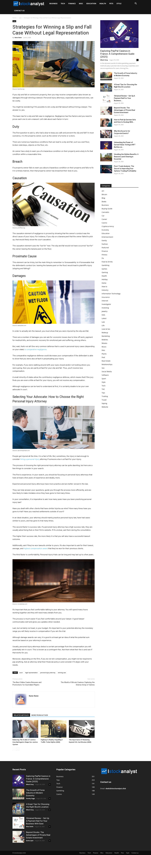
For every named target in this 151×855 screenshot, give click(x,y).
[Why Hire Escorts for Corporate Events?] (106, 134)
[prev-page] (14, 749)
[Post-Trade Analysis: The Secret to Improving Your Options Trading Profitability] (106, 169)
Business (53, 3)
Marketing (106, 336)
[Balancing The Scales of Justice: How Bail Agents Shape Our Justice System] (25, 729)
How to (104, 286)
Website (105, 407)
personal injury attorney (47, 672)
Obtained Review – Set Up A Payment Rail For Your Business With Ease (37, 821)
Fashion (105, 244)
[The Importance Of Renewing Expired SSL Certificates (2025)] (82, 729)
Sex (103, 368)
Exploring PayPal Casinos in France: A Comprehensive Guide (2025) (117, 53)
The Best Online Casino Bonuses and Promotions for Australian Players (27, 683)
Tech (63, 3)
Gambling (105, 265)
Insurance (106, 297)
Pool (103, 357)
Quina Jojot (29, 840)
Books (104, 201)
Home (15, 18)
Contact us (19, 10)
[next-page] (17, 749)
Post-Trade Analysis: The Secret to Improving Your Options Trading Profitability (125, 168)
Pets (111, 3)
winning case (62, 672)
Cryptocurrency (108, 226)
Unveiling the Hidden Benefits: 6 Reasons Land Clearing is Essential (126, 156)
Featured (105, 247)
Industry (105, 290)
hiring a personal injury (30, 459)
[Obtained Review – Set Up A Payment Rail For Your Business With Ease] (106, 99)
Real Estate (106, 361)
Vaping (104, 403)
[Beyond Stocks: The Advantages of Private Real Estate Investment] (106, 111)
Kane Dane (18, 37)
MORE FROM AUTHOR (39, 715)
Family (104, 240)
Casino (104, 223)
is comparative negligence (35, 349)
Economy (105, 230)
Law (20, 18)
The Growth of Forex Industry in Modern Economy (35, 793)
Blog (103, 198)
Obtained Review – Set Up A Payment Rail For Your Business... (124, 98)
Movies (104, 343)
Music (104, 347)
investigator (106, 304)
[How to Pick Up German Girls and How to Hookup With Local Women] (106, 123)
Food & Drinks (107, 262)
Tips (103, 393)
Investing (105, 308)
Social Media (107, 371)
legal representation (31, 672)
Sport (104, 378)
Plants (104, 354)
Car (103, 216)
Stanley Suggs (30, 798)
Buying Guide (107, 208)
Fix (103, 258)
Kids (103, 315)
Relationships (107, 364)
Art (103, 191)
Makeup (105, 332)
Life (103, 325)
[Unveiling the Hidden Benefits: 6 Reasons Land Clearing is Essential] (106, 157)
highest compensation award (36, 548)
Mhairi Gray (104, 60)
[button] (135, 4)
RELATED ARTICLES (21, 715)
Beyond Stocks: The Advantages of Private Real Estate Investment (124, 110)
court (21, 672)
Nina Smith (29, 826)
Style (119, 3)
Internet (105, 301)
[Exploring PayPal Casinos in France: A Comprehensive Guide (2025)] (119, 34)
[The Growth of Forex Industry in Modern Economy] (106, 76)
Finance (72, 3)
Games (104, 269)
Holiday (105, 279)
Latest (104, 318)
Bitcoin (104, 194)
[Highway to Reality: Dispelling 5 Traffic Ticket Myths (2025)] (53, 729)
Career (104, 219)
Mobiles (105, 340)
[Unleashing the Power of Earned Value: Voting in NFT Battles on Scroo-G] (106, 145)
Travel (104, 400)
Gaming (105, 272)
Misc (81, 3)
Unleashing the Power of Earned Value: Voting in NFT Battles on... (124, 144)
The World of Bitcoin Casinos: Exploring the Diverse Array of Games (78, 683)
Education (91, 3)
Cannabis (105, 212)
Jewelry (104, 311)
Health (102, 3)
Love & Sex (106, 329)
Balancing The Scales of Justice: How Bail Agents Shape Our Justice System (25, 742)
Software (105, 375)
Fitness (104, 255)
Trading (105, 396)
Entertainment (107, 237)
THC (103, 389)
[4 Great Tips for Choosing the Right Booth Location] (106, 87)
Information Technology (111, 293)
